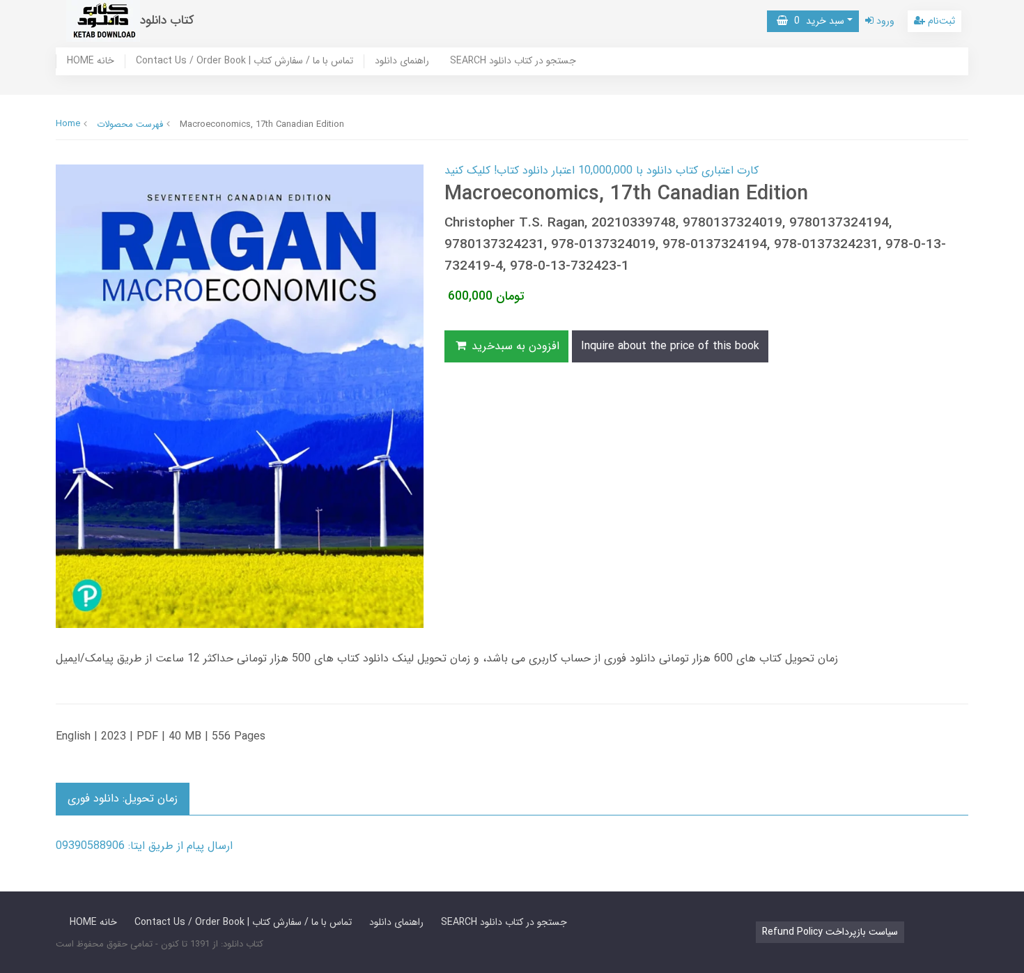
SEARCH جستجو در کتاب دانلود (513, 61)
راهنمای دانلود (402, 61)
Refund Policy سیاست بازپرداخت (830, 932)
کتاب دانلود (167, 20)
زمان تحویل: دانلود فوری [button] (123, 798)
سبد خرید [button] (816, 21)
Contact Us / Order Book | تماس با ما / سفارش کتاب (244, 61)
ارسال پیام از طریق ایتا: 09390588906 (144, 846)
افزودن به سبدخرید (513, 346)
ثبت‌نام (940, 21)
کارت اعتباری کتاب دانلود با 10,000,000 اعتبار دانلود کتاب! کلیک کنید (601, 170)
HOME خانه (90, 61)
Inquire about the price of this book (670, 346)
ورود (884, 21)
